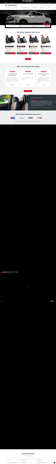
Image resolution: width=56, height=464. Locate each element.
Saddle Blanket (43, 49)
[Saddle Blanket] (45, 39)
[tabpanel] (12, 78)
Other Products (42, 7)
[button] (28, 18)
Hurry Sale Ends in (28, 9)
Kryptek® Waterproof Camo (33, 49)
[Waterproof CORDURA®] (10, 39)
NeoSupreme (19, 49)
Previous (20, 9)
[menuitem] (6, 3)
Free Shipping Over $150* (13, 2)
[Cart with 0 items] (50, 5)
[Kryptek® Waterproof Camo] (33, 39)
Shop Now (40, 107)
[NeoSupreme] (22, 39)
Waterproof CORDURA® (8, 49)
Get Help (49, 7)
